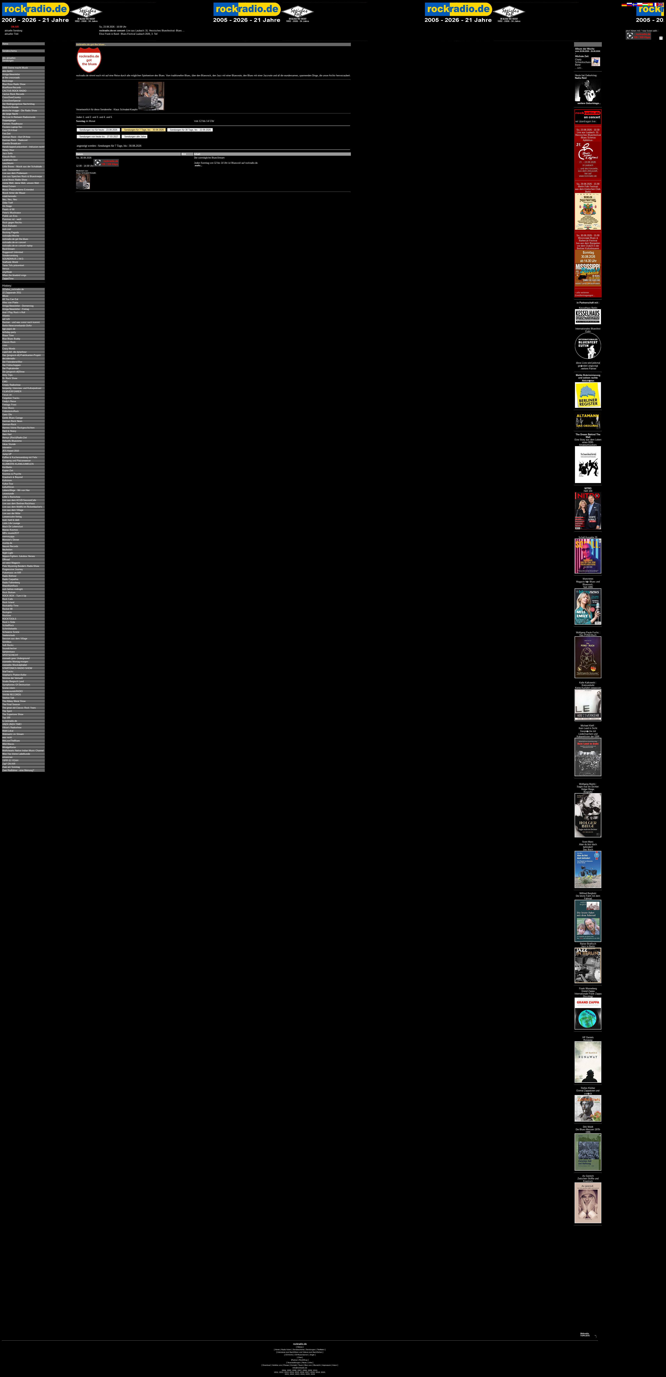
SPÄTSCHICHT (10, 655)
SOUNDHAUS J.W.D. (13, 259)
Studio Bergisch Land (13, 681)
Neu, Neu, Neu (9, 199)
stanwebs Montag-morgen (15, 661)
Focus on (7, 394)
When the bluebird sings (14, 275)
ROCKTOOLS (9, 618)
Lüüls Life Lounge (11, 523)
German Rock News (12, 421)
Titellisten (321, 1349)
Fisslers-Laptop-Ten (12, 127)
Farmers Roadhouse (12, 123)
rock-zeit (6, 229)
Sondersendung (10, 255)
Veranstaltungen (294, 1362)
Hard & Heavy (9, 431)
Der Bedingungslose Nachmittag (18, 104)
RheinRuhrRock (10, 586)
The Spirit (7, 711)
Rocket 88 (7, 609)
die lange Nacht (10, 114)
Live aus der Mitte (11, 513)
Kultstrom (7, 480)
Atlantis (6, 315)
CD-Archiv (289, 1355)
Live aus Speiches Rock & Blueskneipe (22, 176)
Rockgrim (7, 612)
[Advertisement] (588, 1279)
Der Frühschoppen (11, 365)
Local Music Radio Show (14, 179)
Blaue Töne (8, 335)
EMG (4, 381)
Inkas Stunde (9, 444)
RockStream (8, 249)
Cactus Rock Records (13, 94)
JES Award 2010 (10, 450)
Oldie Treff (7, 202)
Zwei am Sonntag (11, 767)
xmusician (7, 757)
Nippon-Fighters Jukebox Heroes (18, 556)
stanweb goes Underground (15, 658)
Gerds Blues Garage (12, 418)
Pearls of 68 (8, 209)
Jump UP (7, 454)
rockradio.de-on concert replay (17, 245)
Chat (300, 1357)
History (299, 1347)
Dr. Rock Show (9, 378)
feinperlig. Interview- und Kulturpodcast (21, 388)
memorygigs (8, 536)
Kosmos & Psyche (11, 474)
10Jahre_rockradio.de (13, 289)
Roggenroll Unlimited (12, 252)
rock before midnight (12, 589)
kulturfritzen (8, 487)
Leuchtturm (8, 163)
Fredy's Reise (9, 401)
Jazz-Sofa (7, 153)
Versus (5, 268)
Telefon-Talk (8, 698)
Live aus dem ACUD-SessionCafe (19, 500)
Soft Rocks (8, 645)
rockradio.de (300, 1344)
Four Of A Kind (9, 130)
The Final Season (11, 704)
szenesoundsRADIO (12, 691)
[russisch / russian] (629, 5)
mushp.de (7, 543)
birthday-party (9, 332)
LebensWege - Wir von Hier (16, 490)
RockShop (303, 1360)
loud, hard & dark (10, 520)
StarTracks (7, 671)
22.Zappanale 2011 (11, 292)
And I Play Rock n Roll (13, 312)
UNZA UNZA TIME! (12, 724)
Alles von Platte (10, 302)
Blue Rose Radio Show (13, 84)
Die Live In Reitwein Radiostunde (18, 117)
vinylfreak (7, 272)
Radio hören (286, 1349)
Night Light (7, 553)
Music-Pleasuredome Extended (18, 189)
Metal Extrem (9, 186)
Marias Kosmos (10, 530)
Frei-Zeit (6, 133)
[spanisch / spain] (650, 5)
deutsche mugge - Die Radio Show (19, 110)
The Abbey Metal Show (13, 701)
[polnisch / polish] (639, 5)
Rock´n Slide (8, 622)
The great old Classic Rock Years (19, 707)
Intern (334, 1365)
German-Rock (9, 424)
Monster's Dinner (10, 539)
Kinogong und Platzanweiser (16, 460)
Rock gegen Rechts (12, 222)
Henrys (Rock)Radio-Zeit (14, 437)
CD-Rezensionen (301, 1355)
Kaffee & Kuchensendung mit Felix (19, 457)
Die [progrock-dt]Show (13, 371)
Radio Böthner (9, 576)
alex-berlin (7, 71)
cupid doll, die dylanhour (14, 352)
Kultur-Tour (7, 483)
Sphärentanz (8, 651)
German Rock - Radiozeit (15, 140)
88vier (5, 296)
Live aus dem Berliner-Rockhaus (18, 503)
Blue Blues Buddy (11, 338)
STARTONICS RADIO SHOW (17, 668)
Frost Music (8, 408)
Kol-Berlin (7, 467)
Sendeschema (9, 51)
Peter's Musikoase (11, 212)
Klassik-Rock (9, 156)
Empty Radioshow (11, 385)
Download (267, 1365)
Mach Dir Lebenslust (12, 526)
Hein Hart (7, 434)
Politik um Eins (10, 216)
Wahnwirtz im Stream (13, 734)
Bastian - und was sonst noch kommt (21, 322)
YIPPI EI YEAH (10, 760)
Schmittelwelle (9, 628)
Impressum (326, 1365)
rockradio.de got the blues (15, 239)
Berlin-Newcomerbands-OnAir (17, 325)
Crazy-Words (8, 348)
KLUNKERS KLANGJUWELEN (17, 464)
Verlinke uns (277, 1365)
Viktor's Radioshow (11, 727)
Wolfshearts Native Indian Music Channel (23, 750)
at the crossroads (11, 77)
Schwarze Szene (10, 632)
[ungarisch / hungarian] (645, 5)
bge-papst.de (8, 329)
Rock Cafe (7, 599)
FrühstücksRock (10, 411)
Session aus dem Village (14, 638)
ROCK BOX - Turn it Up (14, 595)
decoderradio (8, 358)
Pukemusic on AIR (11, 572)
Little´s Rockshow (11, 497)
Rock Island (8, 602)
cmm (4, 345)
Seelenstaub (8, 635)
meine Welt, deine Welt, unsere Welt (20, 183)
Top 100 (6, 717)
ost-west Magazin (11, 562)
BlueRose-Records (11, 87)
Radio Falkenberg (11, 582)
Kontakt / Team (297, 1365)
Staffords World (10, 262)
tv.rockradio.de (9, 721)
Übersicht (317, 1365)
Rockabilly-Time (10, 605)
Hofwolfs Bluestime (12, 441)
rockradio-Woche (10, 235)
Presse (286, 1365)
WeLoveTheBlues (11, 740)
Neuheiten (7, 549)
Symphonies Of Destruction (16, 684)
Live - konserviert (11, 170)
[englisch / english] (660, 5)
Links (310, 1362)
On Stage (7, 206)
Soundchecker (9, 648)
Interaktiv (7, 447)
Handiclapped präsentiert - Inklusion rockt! (23, 146)
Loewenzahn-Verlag (12, 516)
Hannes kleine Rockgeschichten (18, 427)
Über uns (307, 1365)
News (304, 1362)
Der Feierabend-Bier (12, 362)
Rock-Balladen (9, 226)
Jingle (312, 1355)
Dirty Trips (7, 375)
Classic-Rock (9, 342)
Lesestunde (8, 493)
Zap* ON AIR (8, 763)
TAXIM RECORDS (11, 694)
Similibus (6, 642)
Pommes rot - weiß (11, 219)
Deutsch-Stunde (10, 107)
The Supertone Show (12, 714)
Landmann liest (10, 160)
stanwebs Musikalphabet (14, 665)
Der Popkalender (10, 368)
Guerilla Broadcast (11, 143)
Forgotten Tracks (10, 398)
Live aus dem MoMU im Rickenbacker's (22, 506)
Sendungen (310, 1349)
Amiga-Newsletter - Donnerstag (17, 305)
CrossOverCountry (11, 97)
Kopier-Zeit (7, 470)
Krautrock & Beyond (12, 477)
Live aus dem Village (12, 510)
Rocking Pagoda (10, 232)
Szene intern (8, 688)
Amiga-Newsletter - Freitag (15, 309)
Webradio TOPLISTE (585, 1334)
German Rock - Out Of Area (16, 137)
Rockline (6, 615)
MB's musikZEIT (10, 533)
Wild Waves (8, 744)
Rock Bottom (8, 592)
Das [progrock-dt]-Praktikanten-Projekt (21, 355)
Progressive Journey (12, 569)
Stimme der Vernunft (12, 678)
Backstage (7, 81)
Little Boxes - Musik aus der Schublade (22, 166)
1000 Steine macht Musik (15, 67)
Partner (295, 1360)
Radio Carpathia (10, 579)
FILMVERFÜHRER (11, 391)
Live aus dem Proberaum (14, 173)
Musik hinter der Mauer (13, 193)
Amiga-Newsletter (11, 74)
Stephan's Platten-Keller (14, 675)
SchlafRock (8, 625)
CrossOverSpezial (11, 100)
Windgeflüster (9, 747)
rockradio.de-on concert (14, 242)
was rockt (7, 737)
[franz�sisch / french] (655, 5)
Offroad (6, 559)
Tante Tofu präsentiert (13, 265)
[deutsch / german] (624, 5)
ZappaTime (8, 278)
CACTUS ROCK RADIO (14, 90)
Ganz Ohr (7, 414)
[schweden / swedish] (634, 5)
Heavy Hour (8, 150)
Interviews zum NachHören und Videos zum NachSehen (299, 1352)
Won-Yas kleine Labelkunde (16, 754)
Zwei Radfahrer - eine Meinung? (18, 770)
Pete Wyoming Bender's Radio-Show (20, 566)
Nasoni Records (10, 546)
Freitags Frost (9, 404)
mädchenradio (9, 196)
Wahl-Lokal (7, 731)
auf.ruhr (6, 319)
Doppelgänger (9, 120)
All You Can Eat (10, 299)
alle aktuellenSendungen (8, 59)
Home (5, 43)
